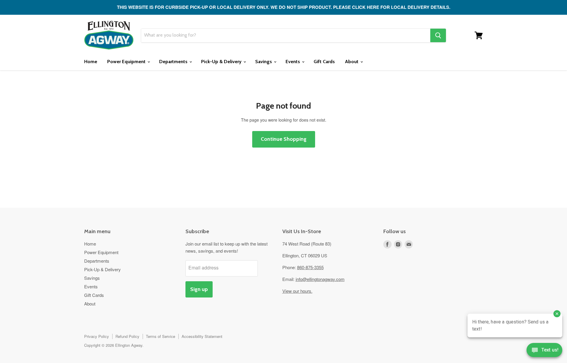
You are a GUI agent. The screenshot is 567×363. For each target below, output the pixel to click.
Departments (174, 61)
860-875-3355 (310, 267)
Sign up (199, 289)
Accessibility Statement (202, 336)
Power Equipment (127, 61)
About (352, 61)
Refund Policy (127, 336)
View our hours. (297, 291)
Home (90, 61)
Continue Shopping (284, 139)
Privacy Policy (96, 336)
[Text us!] (544, 351)
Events (293, 61)
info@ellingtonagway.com (320, 279)
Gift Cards (324, 61)
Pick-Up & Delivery (222, 61)
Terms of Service (160, 336)
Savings (264, 61)
